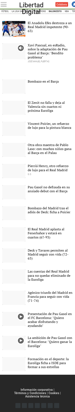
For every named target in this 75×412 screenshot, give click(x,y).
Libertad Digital (31, 4)
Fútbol (5, 11)
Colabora (61, 4)
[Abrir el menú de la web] (4, 4)
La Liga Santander (21, 11)
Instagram (30, 405)
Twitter (24, 405)
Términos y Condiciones (30, 393)
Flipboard (43, 405)
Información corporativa (37, 390)
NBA (67, 11)
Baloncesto (55, 11)
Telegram (50, 405)
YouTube (37, 405)
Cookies (54, 393)
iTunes (56, 405)
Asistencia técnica (37, 396)
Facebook (17, 405)
